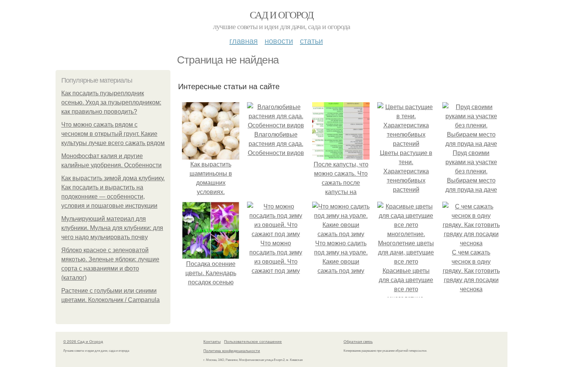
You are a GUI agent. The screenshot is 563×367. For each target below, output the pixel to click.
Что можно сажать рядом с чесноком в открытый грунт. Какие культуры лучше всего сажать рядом (113, 133)
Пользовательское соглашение (253, 341)
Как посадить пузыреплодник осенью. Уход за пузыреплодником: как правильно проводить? (111, 102)
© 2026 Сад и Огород (83, 341)
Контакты (212, 341)
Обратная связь (358, 341)
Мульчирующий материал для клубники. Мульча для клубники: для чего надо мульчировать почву (112, 227)
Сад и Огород (282, 14)
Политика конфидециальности (231, 350)
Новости (279, 40)
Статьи (311, 40)
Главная (243, 40)
